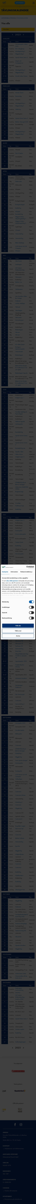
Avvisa (18, 636)
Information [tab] (14, 572)
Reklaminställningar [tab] (26, 572)
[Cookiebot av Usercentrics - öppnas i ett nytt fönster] (26, 567)
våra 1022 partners (12, 580)
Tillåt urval (18, 630)
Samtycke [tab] (5, 572)
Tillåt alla (18, 625)
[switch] (31, 607)
